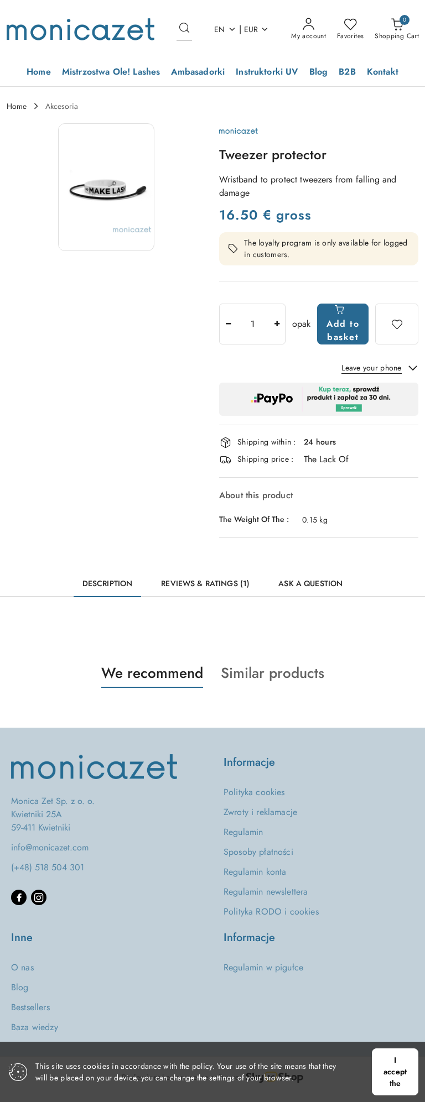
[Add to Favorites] (396, 324)
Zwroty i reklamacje (260, 812)
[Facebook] (19, 897)
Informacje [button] (249, 762)
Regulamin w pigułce (263, 967)
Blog (20, 987)
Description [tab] (107, 583)
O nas (22, 967)
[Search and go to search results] (184, 29)
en (219, 29)
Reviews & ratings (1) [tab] (205, 583)
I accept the (395, 1071)
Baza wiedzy (34, 1027)
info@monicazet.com (50, 847)
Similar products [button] (272, 672)
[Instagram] (38, 897)
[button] (106, 187)
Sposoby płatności (258, 851)
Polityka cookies (254, 792)
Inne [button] (22, 937)
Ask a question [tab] (310, 583)
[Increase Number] (276, 324)
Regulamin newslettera (266, 891)
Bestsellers (30, 1007)
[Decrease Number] (228, 324)
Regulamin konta (255, 871)
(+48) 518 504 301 (47, 867)
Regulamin (243, 832)
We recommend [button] (152, 672)
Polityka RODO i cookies (271, 911)
